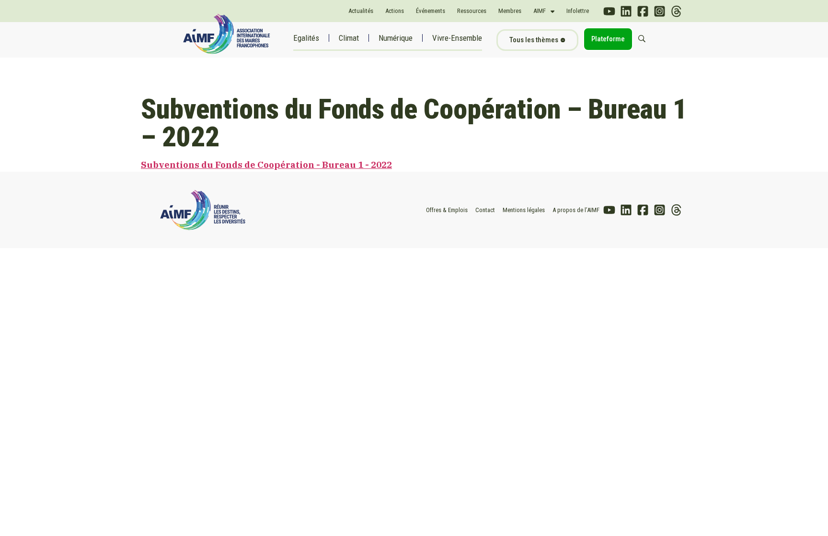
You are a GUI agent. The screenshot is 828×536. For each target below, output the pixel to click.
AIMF (539, 10)
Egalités (306, 38)
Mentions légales (524, 210)
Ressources (471, 10)
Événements (430, 10)
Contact (485, 210)
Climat (349, 38)
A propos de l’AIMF (575, 210)
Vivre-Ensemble (457, 38)
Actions (394, 10)
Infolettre (577, 10)
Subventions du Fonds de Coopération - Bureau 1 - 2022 (266, 164)
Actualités (360, 10)
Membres (509, 10)
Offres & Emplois (447, 210)
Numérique (396, 38)
